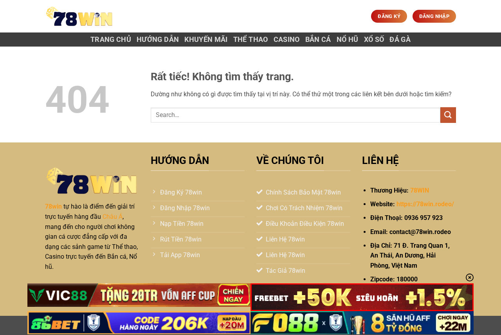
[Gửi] (448, 114)
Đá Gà (400, 39)
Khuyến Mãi (206, 39)
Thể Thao (250, 39)
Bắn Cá (318, 39)
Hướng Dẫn (158, 39)
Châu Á (113, 216)
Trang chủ (110, 39)
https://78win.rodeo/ (425, 204)
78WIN (419, 190)
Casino (287, 39)
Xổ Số (374, 39)
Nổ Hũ (348, 39)
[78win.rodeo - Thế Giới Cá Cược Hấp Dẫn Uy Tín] (79, 16)
